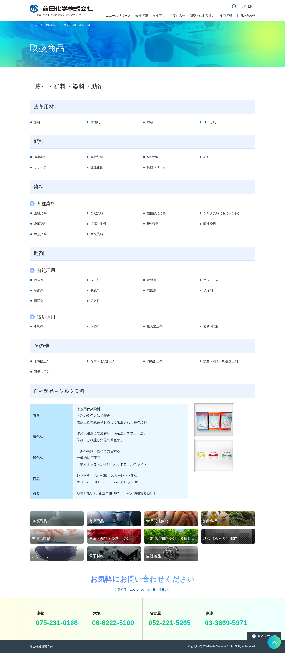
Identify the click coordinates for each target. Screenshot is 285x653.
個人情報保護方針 (41, 646)
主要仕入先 (177, 15)
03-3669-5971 (226, 623)
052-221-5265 (170, 623)
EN (250, 6)
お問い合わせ (246, 15)
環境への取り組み (202, 15)
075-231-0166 (57, 623)
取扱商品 (50, 25)
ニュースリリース (118, 15)
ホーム (33, 25)
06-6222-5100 (113, 623)
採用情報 (225, 15)
